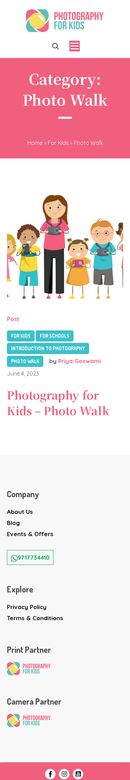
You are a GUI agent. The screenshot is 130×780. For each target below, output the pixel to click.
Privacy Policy (26, 606)
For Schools (54, 336)
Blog (13, 522)
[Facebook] (50, 774)
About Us (20, 511)
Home (35, 142)
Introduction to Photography (48, 348)
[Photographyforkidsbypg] (65, 21)
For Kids (58, 142)
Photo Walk (25, 361)
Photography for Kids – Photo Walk (58, 402)
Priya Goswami (79, 360)
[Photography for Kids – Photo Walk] (65, 244)
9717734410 (34, 557)
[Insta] (64, 774)
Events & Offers (30, 533)
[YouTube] (78, 774)
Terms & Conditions (35, 618)
